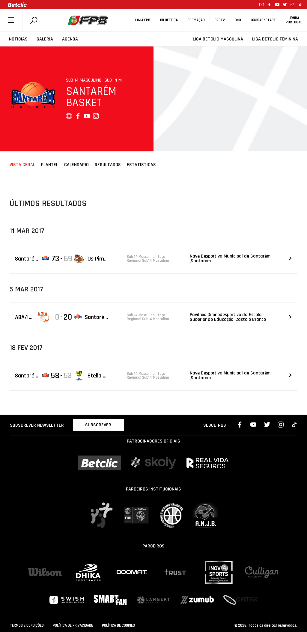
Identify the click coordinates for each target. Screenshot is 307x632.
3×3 (238, 20)
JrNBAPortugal (294, 20)
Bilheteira (169, 20)
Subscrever (98, 425)
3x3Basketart (263, 20)
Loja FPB (142, 20)
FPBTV (220, 20)
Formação (196, 20)
